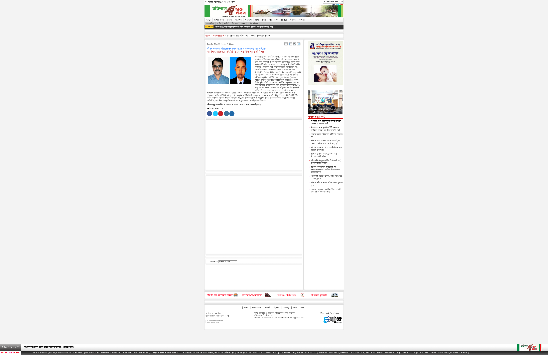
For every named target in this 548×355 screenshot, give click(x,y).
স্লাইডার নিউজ (253, 23)
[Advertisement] (256, 146)
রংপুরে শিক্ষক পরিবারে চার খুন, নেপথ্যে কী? (394, 352)
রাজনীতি (226, 23)
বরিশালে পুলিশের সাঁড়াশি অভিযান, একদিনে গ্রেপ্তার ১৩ (238, 352)
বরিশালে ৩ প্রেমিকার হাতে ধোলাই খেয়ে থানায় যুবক (279, 352)
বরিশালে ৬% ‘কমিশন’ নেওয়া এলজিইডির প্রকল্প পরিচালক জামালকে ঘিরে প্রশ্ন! (325, 141)
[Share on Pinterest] (220, 113)
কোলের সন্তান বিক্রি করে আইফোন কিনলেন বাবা (41, 347)
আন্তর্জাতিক (210, 23)
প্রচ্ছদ (208, 20)
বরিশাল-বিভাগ (219, 20)
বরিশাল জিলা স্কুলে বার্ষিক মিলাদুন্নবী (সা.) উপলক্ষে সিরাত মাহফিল (326, 161)
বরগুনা (257, 20)
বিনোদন (284, 20)
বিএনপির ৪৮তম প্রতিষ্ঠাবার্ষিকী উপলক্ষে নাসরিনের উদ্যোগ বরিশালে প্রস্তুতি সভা (244, 27)
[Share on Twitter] (215, 113)
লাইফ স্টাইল (273, 20)
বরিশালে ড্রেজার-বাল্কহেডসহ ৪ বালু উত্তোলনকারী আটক (324, 155)
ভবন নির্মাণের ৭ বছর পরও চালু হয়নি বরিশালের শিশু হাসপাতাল (354, 352)
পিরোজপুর (248, 20)
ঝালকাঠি (229, 20)
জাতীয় (219, 23)
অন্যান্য (302, 20)
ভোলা (264, 20)
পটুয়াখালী (238, 20)
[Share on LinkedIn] (226, 113)
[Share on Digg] (231, 113)
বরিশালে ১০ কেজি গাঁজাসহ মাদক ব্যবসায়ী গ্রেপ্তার (430, 352)
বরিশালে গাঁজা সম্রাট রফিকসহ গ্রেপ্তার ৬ (315, 352)
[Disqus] (254, 214)
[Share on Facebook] (209, 113)
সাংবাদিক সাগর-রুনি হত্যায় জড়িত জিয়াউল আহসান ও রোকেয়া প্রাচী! (326, 122)
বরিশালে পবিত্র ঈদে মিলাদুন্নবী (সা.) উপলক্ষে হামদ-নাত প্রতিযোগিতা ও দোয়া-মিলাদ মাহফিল (326, 169)
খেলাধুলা (293, 20)
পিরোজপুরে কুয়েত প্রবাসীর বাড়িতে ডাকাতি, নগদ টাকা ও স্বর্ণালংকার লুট (326, 190)
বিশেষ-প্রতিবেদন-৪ (238, 23)
